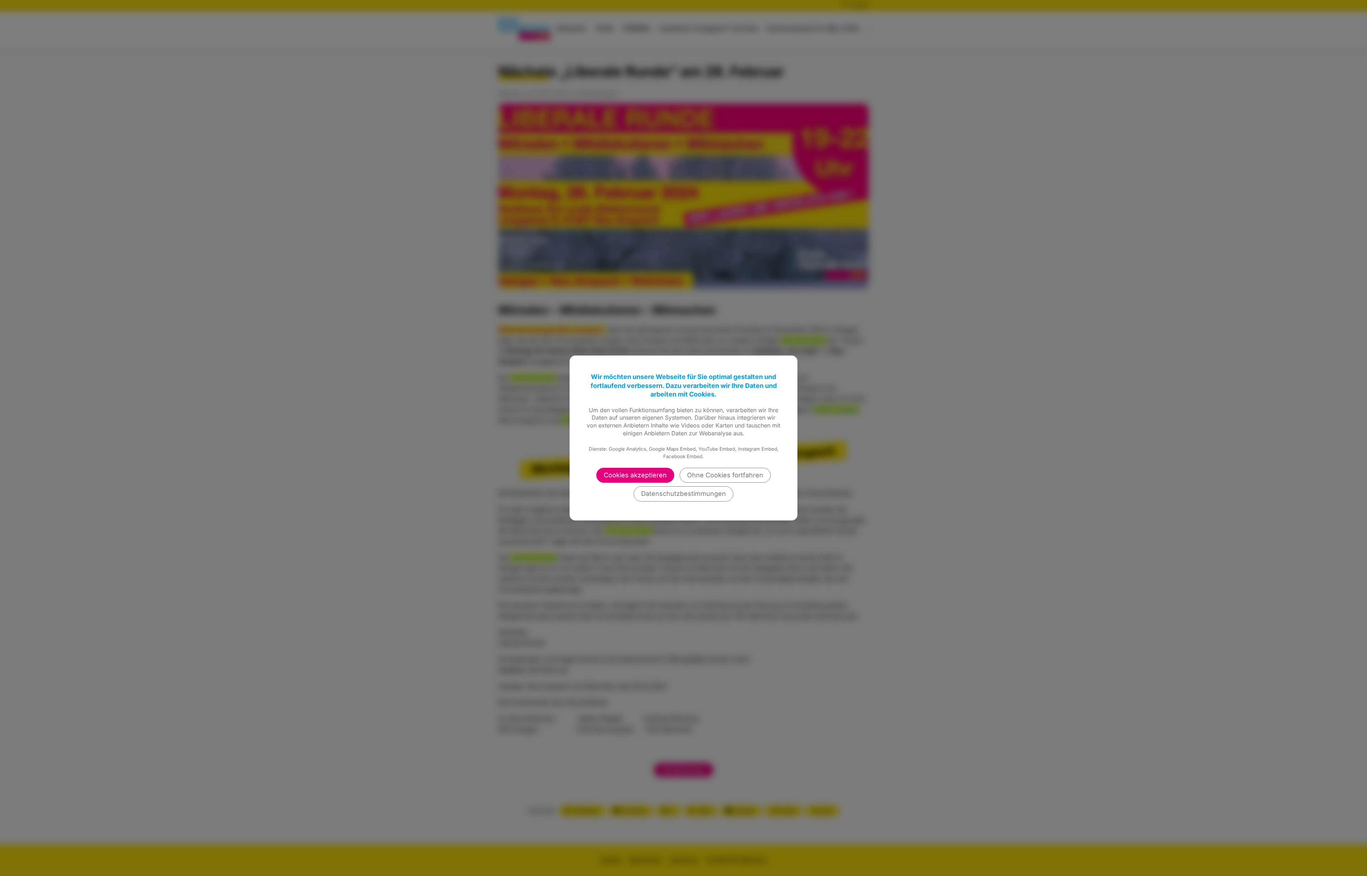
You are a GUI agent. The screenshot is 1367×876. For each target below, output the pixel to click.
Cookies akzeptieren (635, 475)
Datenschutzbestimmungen (683, 493)
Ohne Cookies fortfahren (725, 475)
